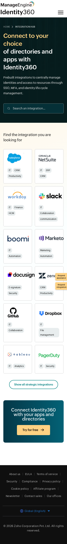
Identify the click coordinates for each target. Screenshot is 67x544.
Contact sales (33, 496)
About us (14, 474)
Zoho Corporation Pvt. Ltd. (32, 526)
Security (12, 481)
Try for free (30, 430)
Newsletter (13, 496)
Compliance (30, 481)
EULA (28, 474)
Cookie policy (20, 488)
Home (6, 26)
